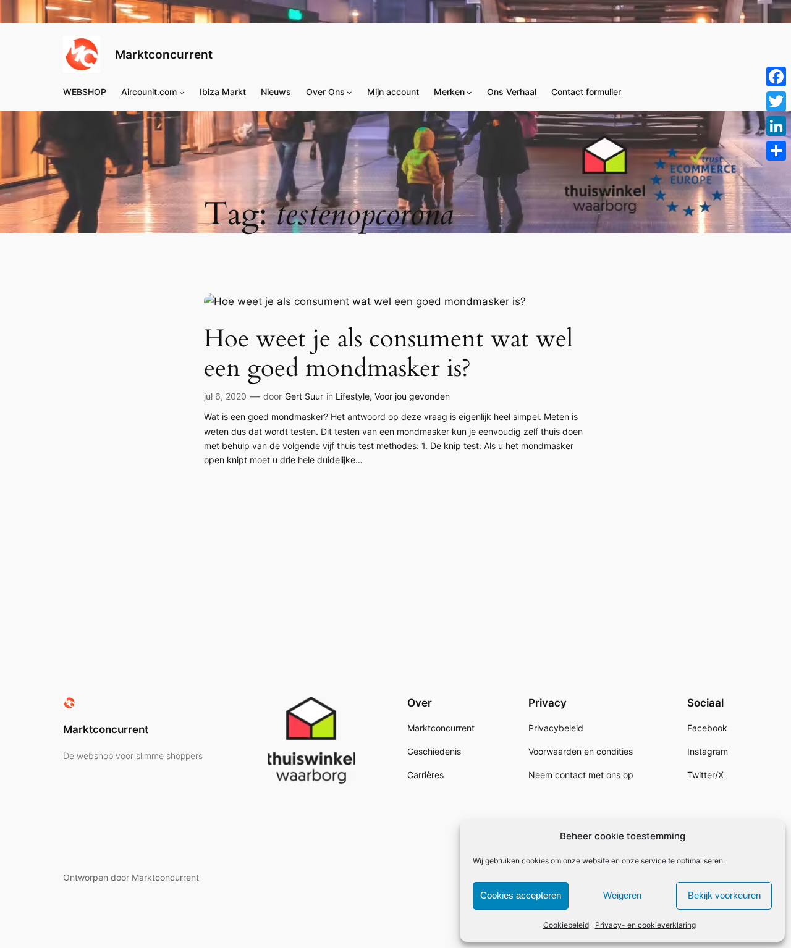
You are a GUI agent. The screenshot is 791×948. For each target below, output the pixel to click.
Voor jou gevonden (412, 396)
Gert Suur (304, 396)
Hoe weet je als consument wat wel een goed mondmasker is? (388, 354)
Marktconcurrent (164, 54)
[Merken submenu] (469, 91)
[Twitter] (776, 101)
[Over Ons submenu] (349, 91)
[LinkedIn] (776, 126)
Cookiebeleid (566, 924)
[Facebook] (776, 76)
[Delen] (776, 150)
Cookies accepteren (520, 895)
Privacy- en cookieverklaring (645, 924)
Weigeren (622, 895)
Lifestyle (353, 396)
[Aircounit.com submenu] (182, 91)
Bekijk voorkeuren (724, 895)
